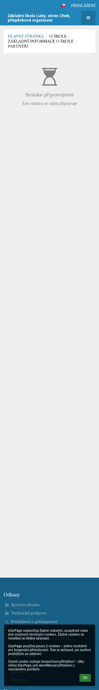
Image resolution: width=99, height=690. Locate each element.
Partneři (18, 46)
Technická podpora (28, 613)
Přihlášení (83, 5)
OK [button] (85, 678)
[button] (63, 5)
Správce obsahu (25, 604)
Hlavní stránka (26, 36)
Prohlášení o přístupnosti (34, 621)
